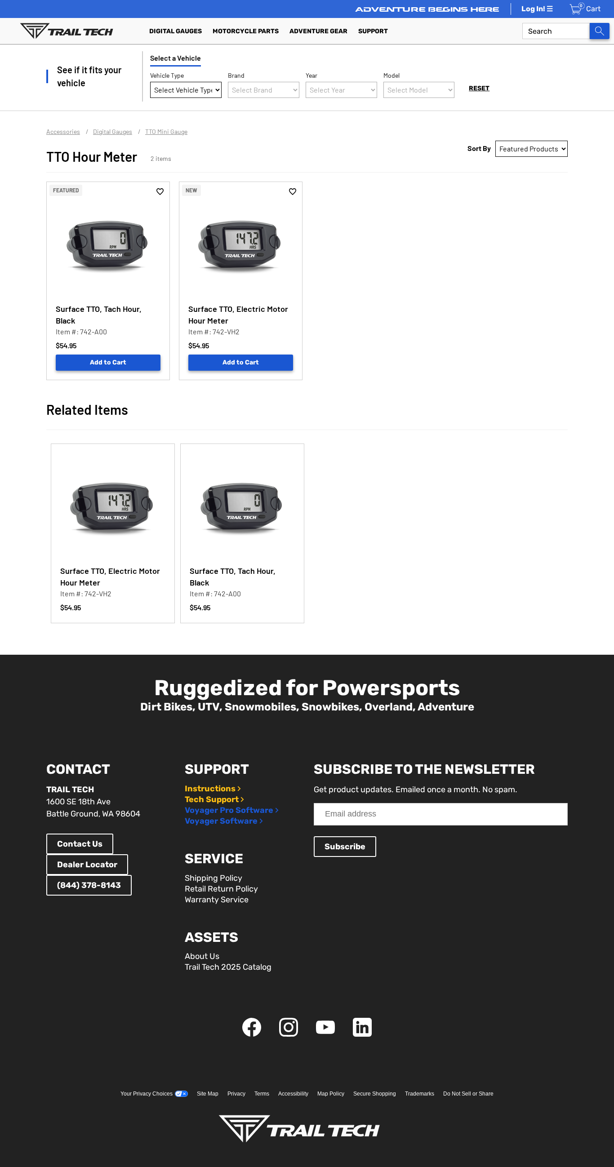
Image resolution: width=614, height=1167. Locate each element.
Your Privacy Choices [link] (146, 1094)
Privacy (236, 1094)
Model (391, 75)
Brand (236, 75)
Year (311, 75)
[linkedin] (362, 1034)
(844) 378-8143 (89, 885)
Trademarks (419, 1094)
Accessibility (293, 1094)
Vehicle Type (167, 75)
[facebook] (251, 1034)
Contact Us (79, 844)
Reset (479, 88)
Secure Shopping (374, 1094)
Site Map (207, 1094)
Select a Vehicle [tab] (175, 57)
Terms (261, 1094)
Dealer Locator (87, 865)
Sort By (479, 148)
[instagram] (288, 1034)
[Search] (600, 31)
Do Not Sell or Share (468, 1094)
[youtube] (325, 1034)
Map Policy (330, 1094)
